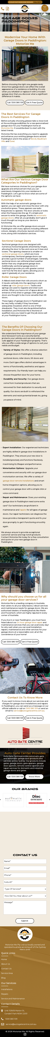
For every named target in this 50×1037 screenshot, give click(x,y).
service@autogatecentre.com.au (29, 711)
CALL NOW (37, 2)
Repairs (4, 994)
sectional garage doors (13, 254)
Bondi (33, 139)
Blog (3, 978)
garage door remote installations (18, 481)
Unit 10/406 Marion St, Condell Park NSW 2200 (16, 1012)
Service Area (7, 973)
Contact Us (6, 969)
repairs (23, 510)
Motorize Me (7, 128)
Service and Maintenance (13, 999)
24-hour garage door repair (29, 622)
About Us (5, 964)
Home (4, 959)
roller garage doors (21, 285)
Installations (6, 989)
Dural (12, 141)
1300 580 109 (32, 708)
